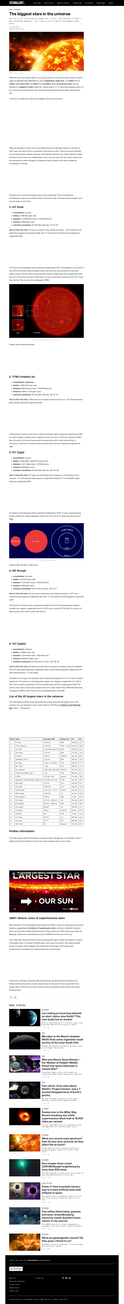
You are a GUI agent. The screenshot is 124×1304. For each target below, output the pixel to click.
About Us (12, 1278)
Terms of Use (14, 1291)
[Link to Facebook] (63, 1278)
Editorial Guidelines (17, 1281)
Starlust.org (13, 1260)
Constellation (49, 3)
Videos (110, 3)
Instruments (89, 3)
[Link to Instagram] (66, 1278)
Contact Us (39, 1278)
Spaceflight (101, 3)
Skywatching (77, 3)
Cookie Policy (14, 1288)
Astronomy (37, 3)
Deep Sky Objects (63, 3)
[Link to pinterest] (69, 1279)
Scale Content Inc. (33, 1260)
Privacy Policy (14, 1284)
